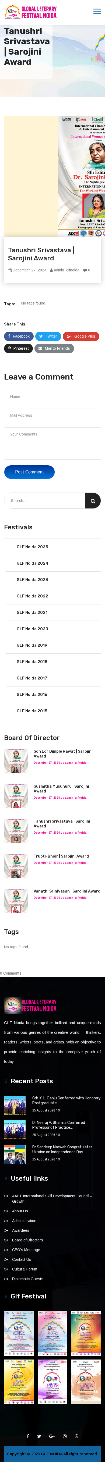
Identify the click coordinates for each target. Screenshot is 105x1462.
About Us (20, 1211)
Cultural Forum (24, 1269)
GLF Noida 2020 (32, 628)
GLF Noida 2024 (32, 563)
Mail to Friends (57, 348)
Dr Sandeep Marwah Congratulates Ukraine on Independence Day (62, 1149)
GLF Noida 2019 (32, 645)
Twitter (51, 336)
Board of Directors (27, 1240)
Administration (24, 1221)
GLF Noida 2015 (32, 711)
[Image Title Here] (19, 1333)
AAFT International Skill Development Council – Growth (52, 1198)
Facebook (21, 336)
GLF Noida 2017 (32, 678)
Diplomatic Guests (27, 1279)
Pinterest (21, 348)
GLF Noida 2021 (32, 612)
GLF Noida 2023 (32, 579)
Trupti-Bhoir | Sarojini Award (61, 856)
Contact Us (21, 1259)
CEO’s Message (26, 1250)
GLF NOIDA (52, 1454)
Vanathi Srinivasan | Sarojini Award (67, 891)
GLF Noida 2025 (32, 546)
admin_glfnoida (66, 270)
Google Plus (84, 336)
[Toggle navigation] (97, 11)
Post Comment (29, 472)
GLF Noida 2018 (32, 661)
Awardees (20, 1230)
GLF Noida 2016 (32, 694)
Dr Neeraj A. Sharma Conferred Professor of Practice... (58, 1125)
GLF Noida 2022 (32, 596)
